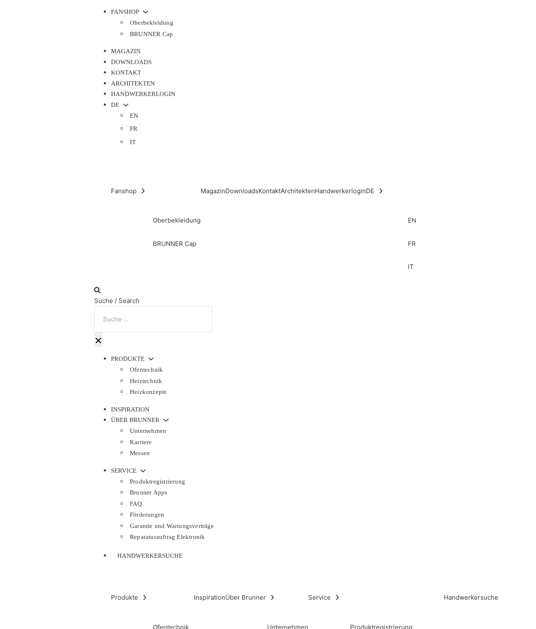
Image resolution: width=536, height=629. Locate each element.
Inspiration (130, 409)
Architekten (133, 83)
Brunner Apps (148, 492)
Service (124, 471)
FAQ (136, 503)
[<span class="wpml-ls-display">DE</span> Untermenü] (126, 105)
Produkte (127, 359)
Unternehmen (148, 430)
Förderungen (147, 514)
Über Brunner (135, 420)
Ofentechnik (146, 369)
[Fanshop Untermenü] (145, 12)
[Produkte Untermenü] (151, 359)
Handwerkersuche (150, 555)
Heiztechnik (146, 381)
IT (133, 142)
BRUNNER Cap (151, 34)
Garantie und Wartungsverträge (172, 526)
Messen (140, 453)
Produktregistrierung (157, 481)
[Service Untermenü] (143, 471)
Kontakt (126, 72)
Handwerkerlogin (143, 94)
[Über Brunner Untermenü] (166, 420)
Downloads (131, 62)
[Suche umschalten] (97, 290)
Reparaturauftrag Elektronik (167, 536)
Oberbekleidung (151, 22)
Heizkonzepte (148, 391)
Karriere (141, 442)
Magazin (126, 51)
